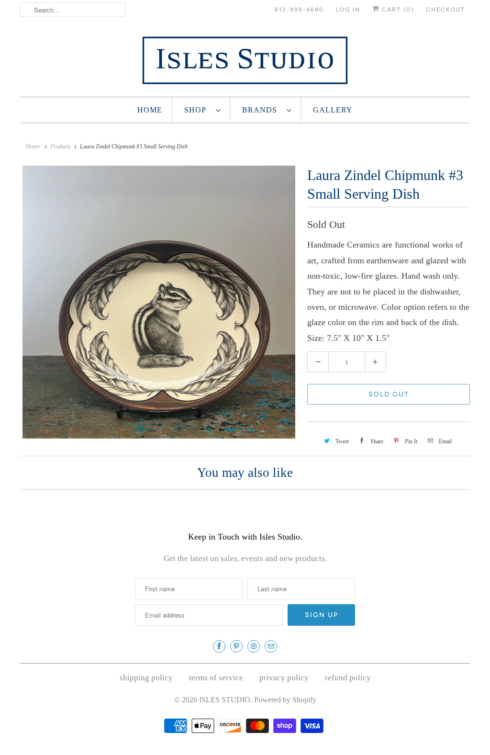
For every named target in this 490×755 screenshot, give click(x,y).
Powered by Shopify (285, 700)
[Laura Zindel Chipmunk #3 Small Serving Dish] (158, 302)
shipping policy (146, 677)
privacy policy (284, 677)
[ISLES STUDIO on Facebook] (219, 646)
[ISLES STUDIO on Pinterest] (236, 646)
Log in (348, 9)
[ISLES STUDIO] (245, 60)
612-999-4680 (299, 9)
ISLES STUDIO (224, 700)
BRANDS (262, 110)
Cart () (396, 9)
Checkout (445, 9)
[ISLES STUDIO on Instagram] (253, 646)
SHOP (197, 110)
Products (60, 146)
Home (149, 110)
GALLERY (333, 110)
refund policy (348, 677)
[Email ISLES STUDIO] (271, 646)
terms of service (216, 677)
